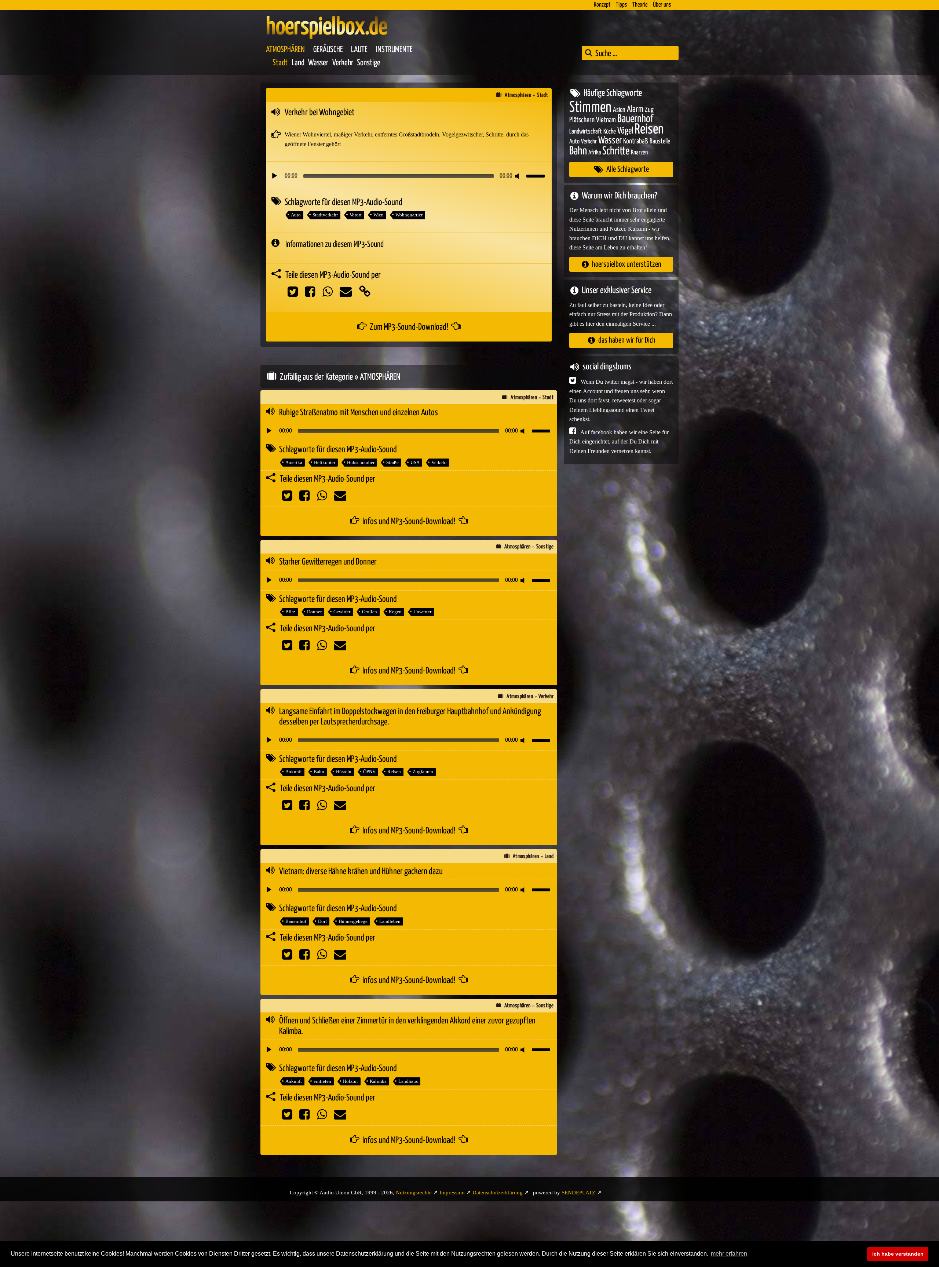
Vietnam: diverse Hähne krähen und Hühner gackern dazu (361, 871)
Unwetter (422, 611)
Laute (359, 50)
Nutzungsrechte (414, 1192)
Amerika (293, 462)
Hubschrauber (360, 462)
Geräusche (328, 50)
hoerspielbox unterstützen (626, 264)
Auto (296, 215)
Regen (395, 611)
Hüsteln (343, 771)
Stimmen (590, 107)
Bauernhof (295, 921)
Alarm (635, 109)
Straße (392, 462)
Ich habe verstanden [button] (898, 1254)
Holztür (350, 1081)
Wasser (318, 63)
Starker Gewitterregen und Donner (328, 562)
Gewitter (341, 611)
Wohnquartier (409, 215)
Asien (619, 109)
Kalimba (378, 1081)
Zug (649, 109)
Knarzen (639, 152)
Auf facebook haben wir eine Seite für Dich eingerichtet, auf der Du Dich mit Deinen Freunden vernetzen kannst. (619, 441)
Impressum (452, 1192)
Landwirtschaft (585, 131)
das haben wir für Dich (626, 340)
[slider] (536, 175)
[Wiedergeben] (274, 176)
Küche (609, 131)
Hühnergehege (353, 921)
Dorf (322, 921)
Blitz (290, 611)
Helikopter (324, 462)
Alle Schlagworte (627, 169)
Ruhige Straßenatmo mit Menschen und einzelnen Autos (358, 412)
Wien (378, 215)
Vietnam (606, 120)
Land (298, 63)
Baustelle (660, 141)
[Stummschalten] (518, 176)
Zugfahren (423, 771)
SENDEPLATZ (578, 1192)
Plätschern (582, 120)
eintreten (322, 1081)
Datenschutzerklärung (497, 1192)
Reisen (394, 771)
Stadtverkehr (325, 215)
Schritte (615, 151)
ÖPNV (369, 771)
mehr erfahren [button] (729, 1253)
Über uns (662, 5)
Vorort (356, 215)
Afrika (594, 152)
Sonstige (368, 63)
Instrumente (394, 50)
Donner (314, 611)
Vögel (625, 130)
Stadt (280, 63)
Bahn (319, 771)
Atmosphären (285, 50)
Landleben (390, 921)
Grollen (369, 611)
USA (415, 462)
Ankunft (293, 771)
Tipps (621, 5)
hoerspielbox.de (326, 27)
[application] (409, 176)
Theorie (639, 5)
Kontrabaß (635, 141)
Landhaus (408, 1081)
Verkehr (342, 63)
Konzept (602, 5)
